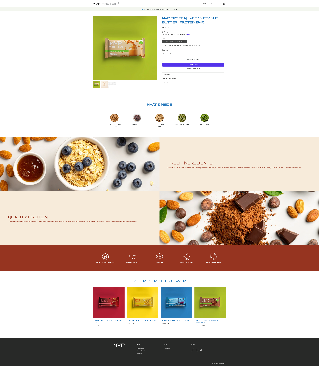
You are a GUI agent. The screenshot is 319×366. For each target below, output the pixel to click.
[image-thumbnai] (96, 84)
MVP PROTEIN (221, 363)
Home (143, 9)
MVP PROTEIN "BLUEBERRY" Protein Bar (175, 321)
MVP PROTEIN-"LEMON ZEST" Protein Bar (142, 321)
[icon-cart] (224, 3)
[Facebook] (197, 350)
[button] (193, 60)
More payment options (193, 68)
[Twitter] (192, 350)
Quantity (165, 50)
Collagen (139, 354)
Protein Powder (141, 351)
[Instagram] (201, 350)
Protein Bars (140, 348)
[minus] (164, 53)
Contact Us (167, 348)
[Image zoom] (125, 48)
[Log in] (220, 3)
